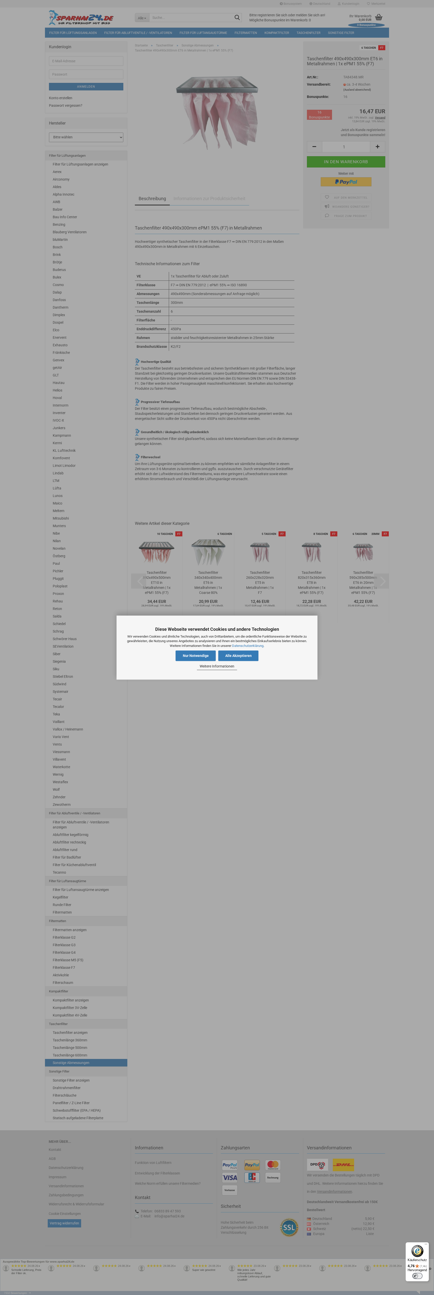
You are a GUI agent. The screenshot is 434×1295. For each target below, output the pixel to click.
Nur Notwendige (196, 656)
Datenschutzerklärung (247, 646)
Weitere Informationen (217, 666)
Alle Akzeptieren (238, 656)
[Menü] (426, 1245)
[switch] (417, 1276)
